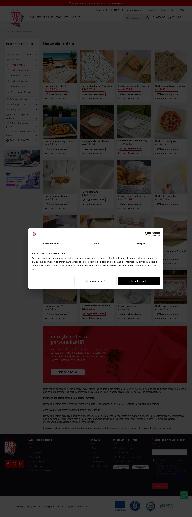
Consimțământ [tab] (51, 243)
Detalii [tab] (96, 243)
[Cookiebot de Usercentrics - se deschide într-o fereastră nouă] (147, 234)
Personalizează (94, 281)
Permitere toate (139, 281)
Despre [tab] (141, 243)
